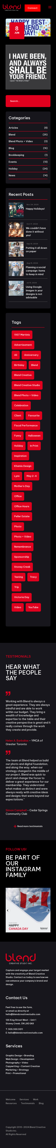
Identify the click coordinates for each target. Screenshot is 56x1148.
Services (24, 1099)
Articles (13, 127)
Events (13, 161)
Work (35, 1099)
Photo (18, 526)
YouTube (33, 607)
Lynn (17, 475)
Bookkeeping (16, 154)
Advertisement (23, 344)
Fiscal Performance (26, 425)
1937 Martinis (22, 334)
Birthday (19, 365)
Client (17, 415)
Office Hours (21, 506)
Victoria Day (21, 597)
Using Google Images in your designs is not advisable (34, 292)
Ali (15, 354)
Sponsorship (21, 556)
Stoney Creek (22, 566)
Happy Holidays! (35, 208)
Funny (17, 435)
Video (17, 607)
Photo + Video (22, 536)
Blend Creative (23, 375)
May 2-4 (32, 475)
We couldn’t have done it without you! (36, 232)
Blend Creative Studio (27, 385)
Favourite (34, 415)
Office (18, 496)
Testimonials (28, 1103)
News (12, 175)
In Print (34, 445)
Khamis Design (22, 466)
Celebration (21, 405)
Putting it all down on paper (36, 249)
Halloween (34, 435)
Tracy (33, 576)
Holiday (13, 168)
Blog (11, 148)
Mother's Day (22, 486)
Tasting (18, 576)
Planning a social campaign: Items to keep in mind (36, 271)
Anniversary (31, 354)
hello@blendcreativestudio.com (25, 1032)
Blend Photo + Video (21, 141)
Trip (16, 587)
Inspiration (20, 455)
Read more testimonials (30, 826)
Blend (12, 134)
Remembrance (22, 546)
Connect (32, 8)
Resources (11, 1103)
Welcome (10, 1099)
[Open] (28, 910)
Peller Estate (22, 516)
